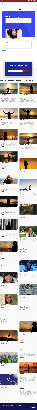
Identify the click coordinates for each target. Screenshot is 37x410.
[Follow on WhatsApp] (33, 0)
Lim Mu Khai (4, 385)
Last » (13, 400)
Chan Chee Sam (24, 348)
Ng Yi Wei (3, 363)
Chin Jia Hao (23, 295)
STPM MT (4, 50)
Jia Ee (2, 184)
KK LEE (20, 405)
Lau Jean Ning (24, 119)
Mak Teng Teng (5, 162)
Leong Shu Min (4, 264)
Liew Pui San (23, 249)
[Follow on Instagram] (31, 0)
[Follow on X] (30, 0)
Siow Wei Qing (24, 271)
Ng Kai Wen (4, 230)
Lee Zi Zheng (23, 169)
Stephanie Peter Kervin (7, 252)
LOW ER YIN (4, 94)
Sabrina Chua (23, 373)
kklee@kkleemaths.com (7, 0)
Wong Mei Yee (24, 94)
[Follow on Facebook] (28, 0)
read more (2, 103)
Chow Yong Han (24, 307)
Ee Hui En (22, 388)
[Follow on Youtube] (34, 0)
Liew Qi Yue (4, 140)
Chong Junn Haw (24, 144)
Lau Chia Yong (4, 319)
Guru (21, 215)
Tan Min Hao (23, 237)
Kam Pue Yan (4, 207)
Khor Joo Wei (4, 341)
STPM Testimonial (19, 7)
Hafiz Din (3, 119)
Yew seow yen (24, 190)
